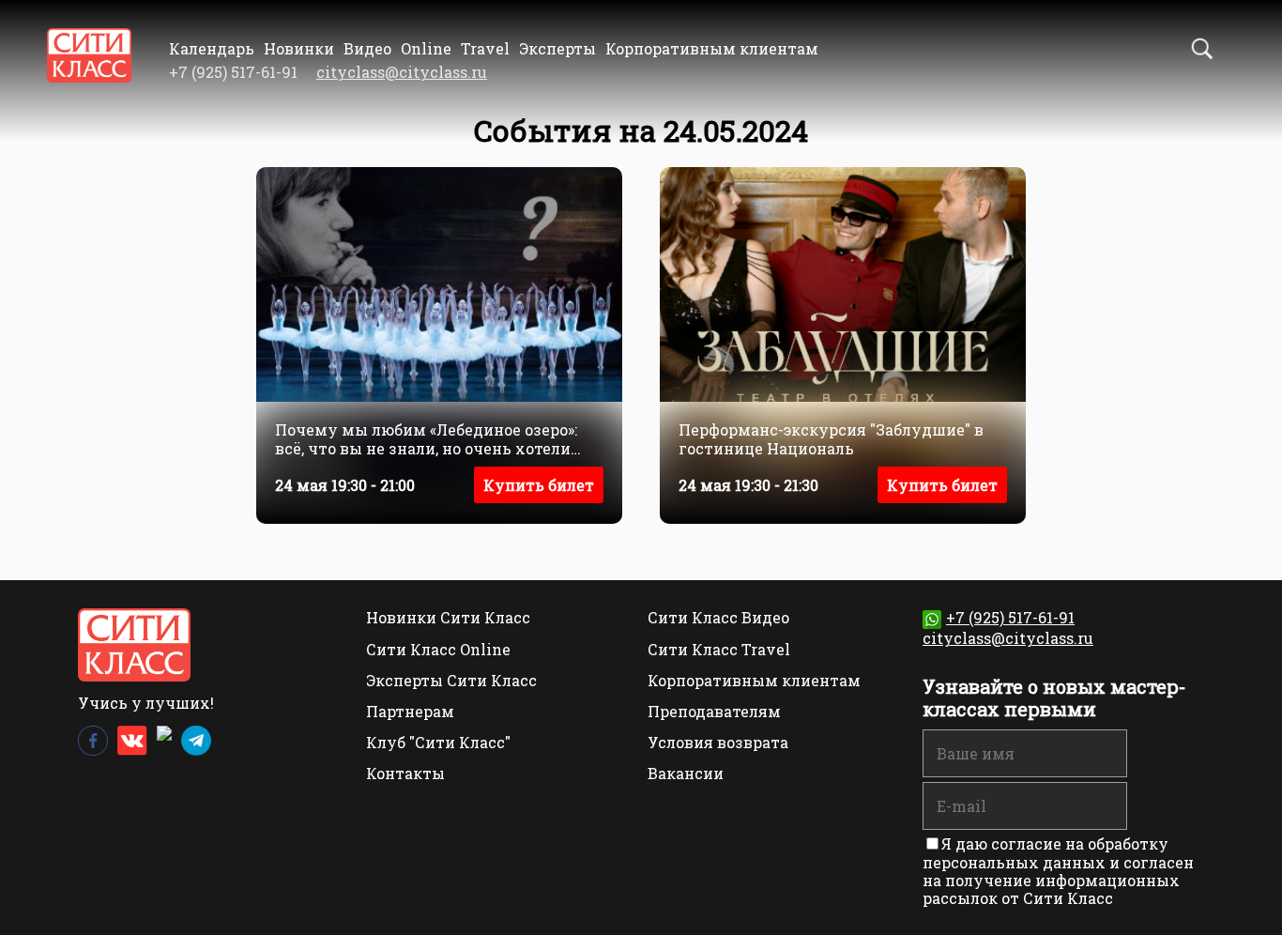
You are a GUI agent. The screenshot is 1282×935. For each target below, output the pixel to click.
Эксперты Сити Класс (451, 680)
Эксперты (557, 48)
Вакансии (686, 773)
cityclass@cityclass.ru (401, 72)
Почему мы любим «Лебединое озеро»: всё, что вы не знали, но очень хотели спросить (426, 438)
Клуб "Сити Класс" (438, 742)
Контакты (405, 773)
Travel (485, 48)
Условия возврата (718, 742)
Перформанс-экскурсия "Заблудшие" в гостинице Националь (831, 438)
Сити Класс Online (438, 649)
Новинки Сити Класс (448, 617)
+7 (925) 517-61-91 (1010, 617)
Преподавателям (714, 711)
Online (426, 48)
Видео (367, 48)
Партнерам (410, 711)
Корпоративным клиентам (711, 48)
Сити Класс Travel (719, 649)
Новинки (299, 48)
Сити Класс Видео (718, 617)
